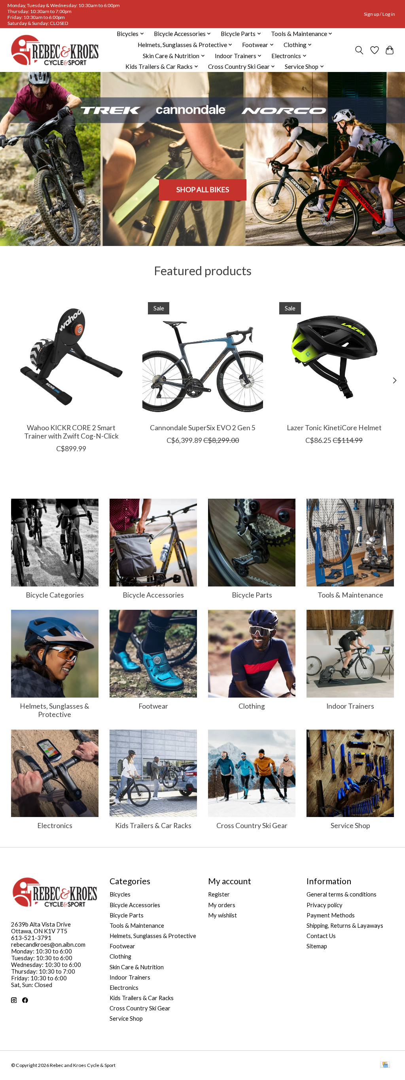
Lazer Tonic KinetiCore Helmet (333, 428)
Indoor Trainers (350, 706)
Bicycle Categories (55, 595)
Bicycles (120, 894)
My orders (221, 905)
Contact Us (321, 935)
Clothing (251, 706)
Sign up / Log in (379, 14)
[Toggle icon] (359, 50)
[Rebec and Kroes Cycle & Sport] (54, 50)
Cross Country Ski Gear (252, 825)
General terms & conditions (342, 894)
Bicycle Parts (252, 595)
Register (219, 894)
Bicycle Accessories (153, 595)
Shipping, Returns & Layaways (345, 925)
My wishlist (222, 915)
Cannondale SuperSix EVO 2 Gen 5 (202, 428)
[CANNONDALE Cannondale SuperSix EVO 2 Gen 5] (202, 357)
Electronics (54, 825)
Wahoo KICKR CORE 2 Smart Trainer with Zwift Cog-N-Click (71, 432)
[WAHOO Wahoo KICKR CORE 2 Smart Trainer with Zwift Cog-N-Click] (71, 357)
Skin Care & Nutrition (137, 967)
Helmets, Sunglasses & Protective (54, 710)
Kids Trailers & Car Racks (153, 825)
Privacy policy (325, 905)
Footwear (153, 706)
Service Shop (350, 825)
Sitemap (317, 946)
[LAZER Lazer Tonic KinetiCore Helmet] (334, 357)
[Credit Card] (385, 1065)
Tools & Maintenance (350, 595)
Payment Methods (331, 915)
